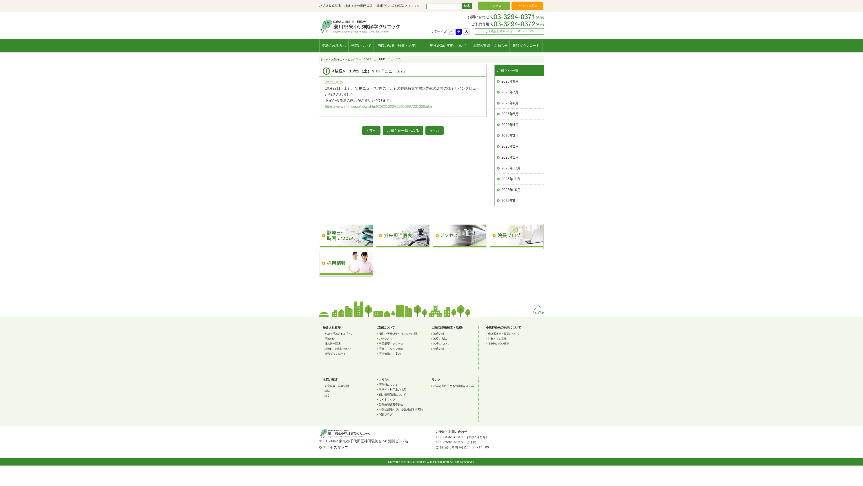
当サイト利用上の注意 (392, 389)
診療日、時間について (338, 349)
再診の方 (330, 338)
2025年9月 (510, 200)
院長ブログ (385, 414)
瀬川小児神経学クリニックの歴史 (399, 333)
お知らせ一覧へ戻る (403, 131)
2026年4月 (510, 125)
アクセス (495, 6)
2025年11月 (510, 179)
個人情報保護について (392, 394)
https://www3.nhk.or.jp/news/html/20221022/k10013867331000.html (379, 106)
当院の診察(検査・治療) (447, 327)
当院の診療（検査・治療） (398, 45)
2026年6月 (510, 103)
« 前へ (371, 131)
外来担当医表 (528, 6)
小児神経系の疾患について (446, 45)
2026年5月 (510, 114)
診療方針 (438, 333)
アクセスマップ (335, 447)
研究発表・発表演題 (337, 386)
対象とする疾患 (497, 338)
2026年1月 (510, 157)
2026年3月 (510, 135)
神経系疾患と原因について (504, 333)
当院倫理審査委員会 (391, 404)
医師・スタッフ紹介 (391, 349)
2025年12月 (511, 168)
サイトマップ (387, 399)
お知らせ (501, 45)
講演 (327, 391)
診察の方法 (440, 338)
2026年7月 (510, 92)
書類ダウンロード (526, 45)
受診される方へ (334, 45)
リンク (436, 379)
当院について (361, 45)
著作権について (388, 384)
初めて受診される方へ (338, 333)
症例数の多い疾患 (498, 343)
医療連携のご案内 (389, 354)
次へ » (434, 131)
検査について (441, 343)
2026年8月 (510, 81)
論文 (327, 396)
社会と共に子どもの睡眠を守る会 (453, 386)
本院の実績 (481, 45)
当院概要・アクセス (391, 343)
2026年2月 (510, 146)
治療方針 (438, 349)
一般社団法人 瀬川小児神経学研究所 (401, 409)
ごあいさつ (385, 338)
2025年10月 (511, 190)
